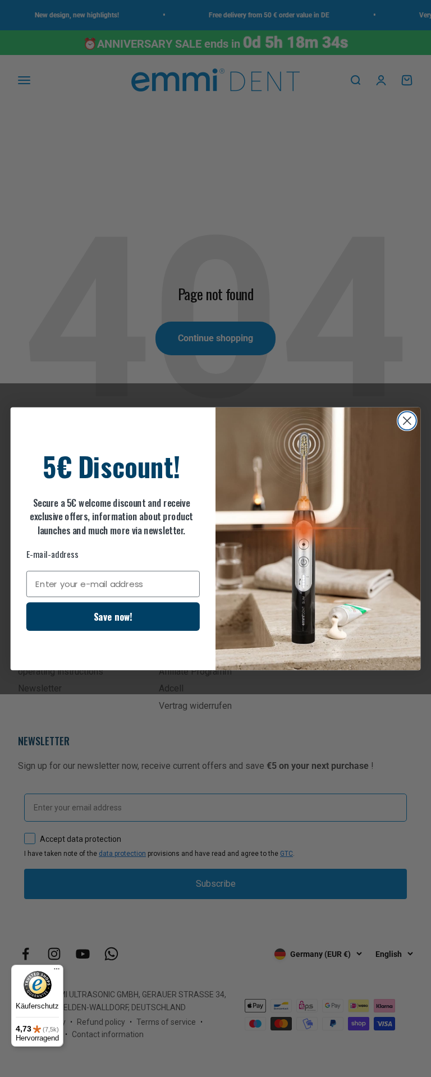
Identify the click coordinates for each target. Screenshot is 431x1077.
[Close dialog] (407, 420)
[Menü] (56, 971)
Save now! (113, 616)
